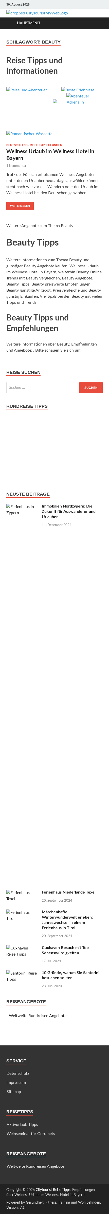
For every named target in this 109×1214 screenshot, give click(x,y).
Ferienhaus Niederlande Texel (69, 892)
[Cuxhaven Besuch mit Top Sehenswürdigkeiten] (22, 948)
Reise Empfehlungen (46, 145)
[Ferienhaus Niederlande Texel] (22, 893)
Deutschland (17, 145)
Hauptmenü (28, 23)
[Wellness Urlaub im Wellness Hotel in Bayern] (54, 135)
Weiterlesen (20, 205)
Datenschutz (18, 1073)
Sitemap (14, 1092)
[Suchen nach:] (54, 387)
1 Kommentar (16, 166)
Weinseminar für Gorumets (31, 1134)
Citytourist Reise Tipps (53, 1190)
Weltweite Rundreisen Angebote (37, 1016)
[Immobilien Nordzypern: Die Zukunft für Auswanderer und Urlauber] (22, 507)
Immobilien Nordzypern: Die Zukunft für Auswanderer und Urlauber (69, 511)
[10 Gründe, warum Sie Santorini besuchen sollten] (22, 973)
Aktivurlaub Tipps (22, 1125)
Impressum (16, 1083)
